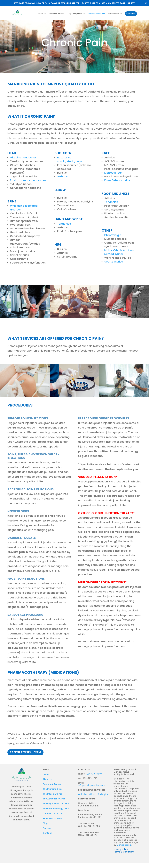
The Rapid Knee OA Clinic (56, 803)
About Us (48, 779)
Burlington (103, 794)
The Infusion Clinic (52, 793)
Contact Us (130, 13)
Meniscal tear (113, 172)
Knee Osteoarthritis (117, 180)
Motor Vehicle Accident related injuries (119, 252)
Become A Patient (56, 14)
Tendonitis (64, 223)
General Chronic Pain (96, 14)
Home (46, 774)
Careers (47, 828)
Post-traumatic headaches (28, 180)
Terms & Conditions (123, 851)
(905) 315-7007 (94, 773)
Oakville (82, 794)
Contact (47, 833)
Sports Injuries (113, 261)
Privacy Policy (120, 849)
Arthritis (62, 176)
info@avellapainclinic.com (91, 785)
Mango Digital (124, 844)
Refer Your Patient (52, 818)
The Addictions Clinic (54, 798)
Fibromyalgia (112, 235)
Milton (92, 794)
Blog (45, 823)
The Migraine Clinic (53, 789)
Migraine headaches (23, 157)
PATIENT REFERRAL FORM (25, 752)
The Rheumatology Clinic (56, 808)
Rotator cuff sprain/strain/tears (70, 159)
